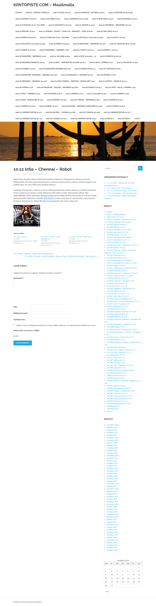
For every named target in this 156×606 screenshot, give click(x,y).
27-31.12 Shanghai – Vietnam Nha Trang (122, 193)
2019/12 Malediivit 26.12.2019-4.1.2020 (30, 44)
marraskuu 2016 (113, 540)
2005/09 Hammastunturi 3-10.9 (83, 119)
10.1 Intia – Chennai (20, 237)
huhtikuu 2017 (112, 530)
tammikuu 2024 (113, 455)
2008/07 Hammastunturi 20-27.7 (28, 112)
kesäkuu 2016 (112, 547)
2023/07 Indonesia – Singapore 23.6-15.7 (115, 25)
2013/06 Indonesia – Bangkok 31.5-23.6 (31, 81)
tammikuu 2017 (113, 535)
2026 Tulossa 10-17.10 (62, 13)
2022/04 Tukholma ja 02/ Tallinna (54, 37)
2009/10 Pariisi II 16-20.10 (25, 106)
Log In (137, 119)
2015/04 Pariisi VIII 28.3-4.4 (85, 69)
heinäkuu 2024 (112, 448)
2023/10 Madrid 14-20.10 (85, 25)
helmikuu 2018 (112, 517)
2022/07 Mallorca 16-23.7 (107, 31)
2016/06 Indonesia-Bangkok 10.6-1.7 (30, 62)
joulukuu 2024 (112, 443)
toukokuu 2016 (112, 550)
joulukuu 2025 (112, 427)
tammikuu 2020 (113, 489)
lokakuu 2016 (112, 542)
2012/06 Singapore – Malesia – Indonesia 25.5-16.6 (57, 87)
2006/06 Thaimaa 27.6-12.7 (56, 119)
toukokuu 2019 (112, 501)
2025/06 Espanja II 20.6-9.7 (26, 19)
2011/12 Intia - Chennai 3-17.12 (39, 174)
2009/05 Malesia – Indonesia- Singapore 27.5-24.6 (82, 106)
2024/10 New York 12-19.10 (102, 19)
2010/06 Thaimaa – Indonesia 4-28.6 (85, 100)
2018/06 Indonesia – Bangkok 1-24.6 (54, 50)
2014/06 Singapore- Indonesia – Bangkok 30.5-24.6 (36, 75)
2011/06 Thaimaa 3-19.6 (119, 94)
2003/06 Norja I (123, 119)
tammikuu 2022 (113, 478)
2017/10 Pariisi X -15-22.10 (108, 50)
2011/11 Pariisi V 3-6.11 (74, 94)
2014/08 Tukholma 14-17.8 (109, 69)
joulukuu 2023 (112, 458)
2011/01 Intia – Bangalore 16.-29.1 (29, 100)
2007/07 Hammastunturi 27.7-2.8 (117, 112)
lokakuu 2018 (112, 506)
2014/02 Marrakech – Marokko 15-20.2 (77, 75)
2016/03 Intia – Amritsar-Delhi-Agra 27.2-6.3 (67, 62)
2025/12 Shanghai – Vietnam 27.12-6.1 (89, 13)
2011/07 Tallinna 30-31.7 (97, 94)
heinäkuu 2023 (112, 463)
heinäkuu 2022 (112, 476)
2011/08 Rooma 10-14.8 (53, 94)
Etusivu (18, 13)
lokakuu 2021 (112, 486)
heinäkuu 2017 (112, 524)
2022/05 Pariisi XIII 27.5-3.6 (25, 37)
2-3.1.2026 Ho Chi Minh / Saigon (119, 188)
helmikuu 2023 (112, 468)
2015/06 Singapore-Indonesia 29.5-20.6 (55, 69)
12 (123, 574)
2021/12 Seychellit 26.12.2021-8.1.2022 (88, 37)
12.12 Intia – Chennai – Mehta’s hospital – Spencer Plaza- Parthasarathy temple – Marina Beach (60, 256)
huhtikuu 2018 (112, 512)
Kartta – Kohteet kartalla (37, 13)
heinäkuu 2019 (112, 496)
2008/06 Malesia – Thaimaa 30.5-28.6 (60, 112)
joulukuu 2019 (112, 491)
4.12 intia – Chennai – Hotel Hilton (80, 237)
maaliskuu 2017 (113, 532)
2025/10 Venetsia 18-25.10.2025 (120, 13)
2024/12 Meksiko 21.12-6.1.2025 (76, 19)
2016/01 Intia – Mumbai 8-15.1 (101, 62)
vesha (24, 174)
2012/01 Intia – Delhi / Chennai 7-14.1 (120, 87)
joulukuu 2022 (112, 473)
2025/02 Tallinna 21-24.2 (50, 19)
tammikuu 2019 (113, 504)
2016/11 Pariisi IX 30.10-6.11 (110, 56)
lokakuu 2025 (112, 430)
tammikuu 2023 (113, 471)
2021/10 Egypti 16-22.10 (116, 37)
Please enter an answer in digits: (26, 330)
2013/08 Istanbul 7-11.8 (106, 75)
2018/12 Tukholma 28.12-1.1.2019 (122, 44)
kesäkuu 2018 (112, 509)
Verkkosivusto (19, 319)
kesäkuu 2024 (112, 450)
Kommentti (18, 278)
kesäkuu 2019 (112, 499)
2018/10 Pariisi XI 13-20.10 (25, 50)
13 (128, 574)
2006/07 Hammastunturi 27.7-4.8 (28, 119)
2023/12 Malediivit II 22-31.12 (59, 25)
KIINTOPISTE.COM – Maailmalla (43, 4)
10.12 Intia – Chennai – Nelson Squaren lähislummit (34, 253)
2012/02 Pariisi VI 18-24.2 (91, 87)
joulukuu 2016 (112, 537)
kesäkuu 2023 (112, 466)
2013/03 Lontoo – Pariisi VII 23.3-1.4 (113, 81)
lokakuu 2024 (112, 445)
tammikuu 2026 (113, 425)
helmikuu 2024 (112, 453)
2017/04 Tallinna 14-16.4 (60, 56)
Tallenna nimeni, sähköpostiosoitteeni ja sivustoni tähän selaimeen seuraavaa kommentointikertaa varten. (56, 325)
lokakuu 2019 (112, 494)
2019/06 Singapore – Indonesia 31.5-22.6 (89, 44)
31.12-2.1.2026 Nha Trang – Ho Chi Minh (122, 190)
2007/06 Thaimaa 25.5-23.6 (89, 112)
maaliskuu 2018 (113, 514)
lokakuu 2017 (112, 519)
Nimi (15, 307)
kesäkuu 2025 (112, 435)
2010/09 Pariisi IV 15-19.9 (56, 100)
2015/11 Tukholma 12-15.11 (127, 62)
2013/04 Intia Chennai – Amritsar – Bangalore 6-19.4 (73, 81)
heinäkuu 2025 (112, 432)
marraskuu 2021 (113, 483)
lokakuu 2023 (112, 460)
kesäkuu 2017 (112, 527)
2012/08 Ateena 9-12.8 (24, 87)
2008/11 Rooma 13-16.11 (115, 106)
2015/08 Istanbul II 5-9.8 (25, 69)
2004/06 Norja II (107, 119)
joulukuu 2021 (112, 481)
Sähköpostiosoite (20, 313)
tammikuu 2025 (113, 440)
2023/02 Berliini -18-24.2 (25, 31)
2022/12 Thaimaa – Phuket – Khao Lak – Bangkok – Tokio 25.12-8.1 (66, 31)
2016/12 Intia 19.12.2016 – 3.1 (85, 56)
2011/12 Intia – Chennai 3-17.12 (27, 94)
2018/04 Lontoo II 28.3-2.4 (83, 50)
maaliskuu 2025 (113, 437)
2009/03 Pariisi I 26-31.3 (48, 106)
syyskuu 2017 (112, 522)
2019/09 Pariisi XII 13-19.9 (59, 44)
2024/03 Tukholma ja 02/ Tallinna (30, 25)
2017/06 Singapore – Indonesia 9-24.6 (30, 56)
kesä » (107, 591)
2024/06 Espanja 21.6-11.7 (127, 19)
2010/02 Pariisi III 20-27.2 (113, 100)
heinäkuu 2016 (112, 545)
